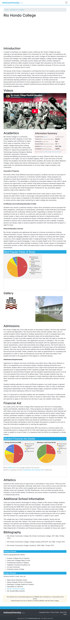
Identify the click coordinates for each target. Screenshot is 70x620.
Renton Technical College (16, 589)
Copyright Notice (44, 612)
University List (13, 9)
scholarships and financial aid (33, 470)
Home (6, 9)
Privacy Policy (54, 612)
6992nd (10, 468)
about (45, 136)
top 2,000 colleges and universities (51, 151)
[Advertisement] (35, 31)
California (22, 9)
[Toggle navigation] (66, 2)
